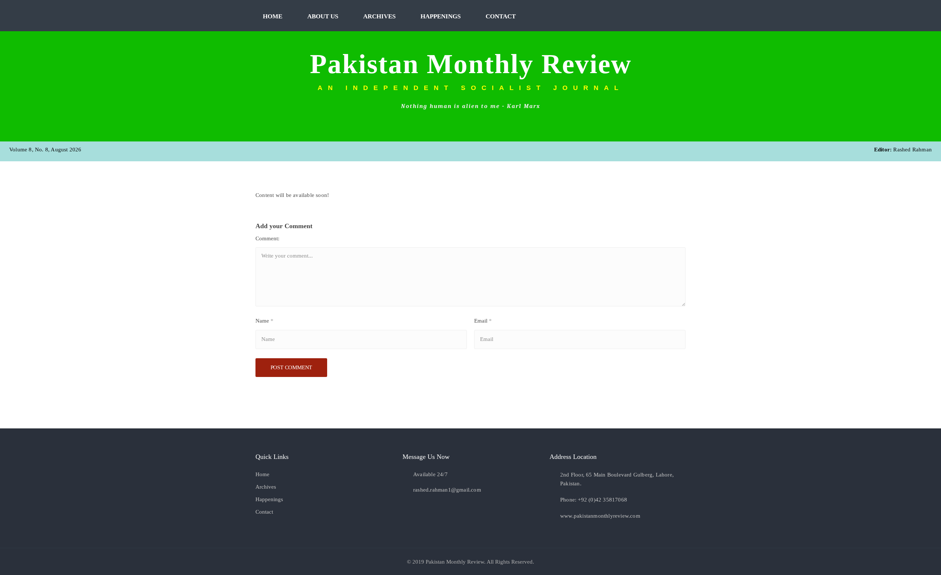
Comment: (267, 238)
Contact (501, 16)
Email (483, 321)
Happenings (441, 16)
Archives (379, 16)
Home (272, 16)
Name (264, 321)
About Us (322, 16)
